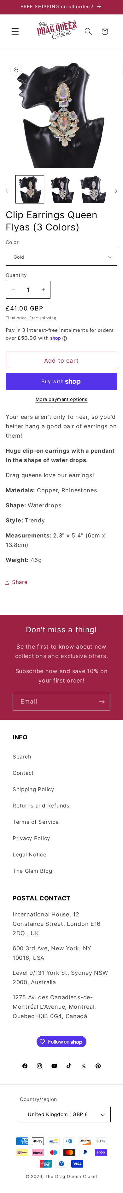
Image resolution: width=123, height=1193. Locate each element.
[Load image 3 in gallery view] (93, 189)
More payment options (62, 399)
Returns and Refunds (41, 805)
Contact (23, 773)
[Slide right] (116, 191)
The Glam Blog (32, 871)
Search (22, 756)
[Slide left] (7, 191)
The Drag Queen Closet (71, 1176)
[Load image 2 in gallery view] (62, 189)
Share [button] (20, 582)
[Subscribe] (101, 701)
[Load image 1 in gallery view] (30, 189)
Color (12, 242)
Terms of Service (36, 822)
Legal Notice (30, 854)
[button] (15, 31)
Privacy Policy (31, 838)
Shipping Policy (33, 789)
